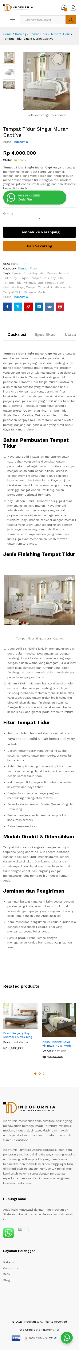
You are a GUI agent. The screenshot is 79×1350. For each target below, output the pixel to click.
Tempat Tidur (27, 268)
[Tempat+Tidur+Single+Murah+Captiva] (18, 307)
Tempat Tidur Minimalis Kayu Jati (50, 287)
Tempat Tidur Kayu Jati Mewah (34, 273)
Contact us (11, 1268)
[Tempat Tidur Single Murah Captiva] (7, 307)
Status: (8, 160)
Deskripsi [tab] (16, 334)
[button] (15, 1026)
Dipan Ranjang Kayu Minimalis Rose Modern (58, 1043)
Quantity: (8, 213)
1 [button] (35, 1073)
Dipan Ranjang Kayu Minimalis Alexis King (17, 1035)
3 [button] (44, 1073)
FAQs (7, 1274)
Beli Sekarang (39, 246)
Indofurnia (20, 141)
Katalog (8, 1262)
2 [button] (40, 1073)
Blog (6, 1280)
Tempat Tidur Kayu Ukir (46, 278)
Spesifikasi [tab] (45, 334)
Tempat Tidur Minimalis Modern (25, 292)
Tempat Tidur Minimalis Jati (23, 282)
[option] (20, 1029)
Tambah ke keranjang (40, 232)
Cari (71, 19)
